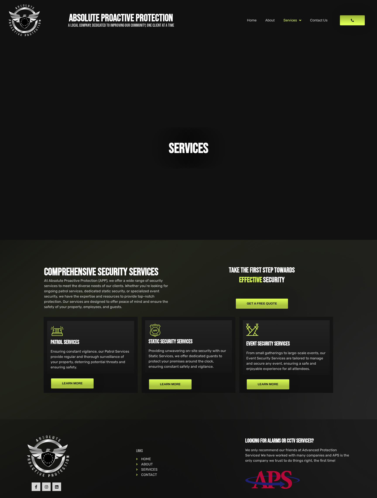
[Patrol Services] (57, 331)
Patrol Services (65, 342)
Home (252, 20)
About (270, 20)
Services (290, 20)
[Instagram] (46, 486)
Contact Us (318, 20)
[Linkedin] (56, 486)
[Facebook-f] (36, 486)
